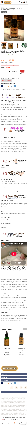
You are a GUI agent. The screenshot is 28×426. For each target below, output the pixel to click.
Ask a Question (7, 80)
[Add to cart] (5, 358)
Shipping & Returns (11, 89)
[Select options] (19, 358)
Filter (4, 12)
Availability (4, 55)
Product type (4, 57)
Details (4, 89)
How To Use (18, 89)
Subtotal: (3, 67)
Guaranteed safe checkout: (8, 83)
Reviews (23, 89)
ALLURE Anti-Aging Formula (7, 348)
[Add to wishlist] (21, 74)
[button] (6, 419)
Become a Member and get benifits (10, 65)
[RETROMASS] (9, 368)
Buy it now (22, 71)
